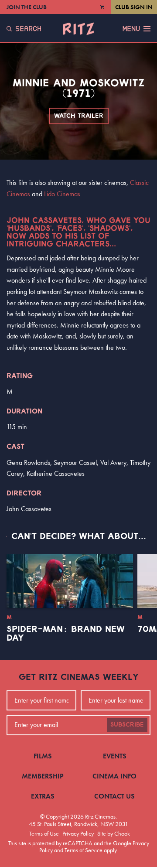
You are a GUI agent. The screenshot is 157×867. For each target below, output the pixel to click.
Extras (43, 796)
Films (43, 756)
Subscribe (127, 725)
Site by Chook (113, 833)
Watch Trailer (78, 116)
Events (114, 756)
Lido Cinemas (62, 193)
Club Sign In (134, 7)
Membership (43, 776)
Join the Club (27, 7)
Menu (131, 28)
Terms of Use (44, 833)
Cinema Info (114, 776)
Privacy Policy (78, 833)
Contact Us (114, 796)
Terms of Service (83, 850)
